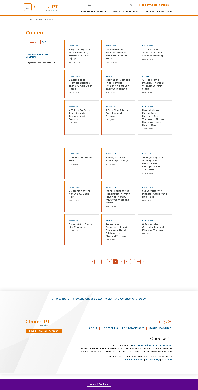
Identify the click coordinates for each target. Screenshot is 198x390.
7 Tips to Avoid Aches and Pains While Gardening (152, 52)
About (93, 328)
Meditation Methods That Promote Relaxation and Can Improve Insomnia (118, 84)
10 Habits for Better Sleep (80, 159)
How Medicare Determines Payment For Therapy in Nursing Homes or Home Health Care (153, 118)
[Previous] (92, 261)
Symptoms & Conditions (94, 11)
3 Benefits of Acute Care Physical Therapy (117, 113)
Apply (33, 42)
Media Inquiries (160, 328)
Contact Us (110, 328)
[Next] (144, 261)
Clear (46, 42)
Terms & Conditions (134, 359)
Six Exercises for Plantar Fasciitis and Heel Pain (154, 193)
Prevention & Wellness (159, 11)
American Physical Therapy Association (152, 345)
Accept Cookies (99, 384)
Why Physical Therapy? (126, 11)
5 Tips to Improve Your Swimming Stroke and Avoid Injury (79, 54)
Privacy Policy (153, 359)
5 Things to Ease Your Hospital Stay (117, 159)
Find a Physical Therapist (154, 5)
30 (138, 261)
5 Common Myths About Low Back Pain (79, 193)
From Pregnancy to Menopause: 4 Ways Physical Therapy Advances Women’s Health (118, 196)
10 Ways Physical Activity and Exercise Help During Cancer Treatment (152, 163)
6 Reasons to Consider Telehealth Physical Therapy (154, 227)
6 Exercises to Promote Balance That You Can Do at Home (80, 84)
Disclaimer (166, 359)
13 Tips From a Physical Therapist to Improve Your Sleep (153, 84)
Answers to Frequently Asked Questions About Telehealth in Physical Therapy (116, 230)
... (132, 261)
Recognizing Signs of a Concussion (80, 225)
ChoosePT (30, 19)
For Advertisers (133, 328)
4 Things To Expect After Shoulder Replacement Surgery (80, 115)
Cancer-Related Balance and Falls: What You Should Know (117, 54)
